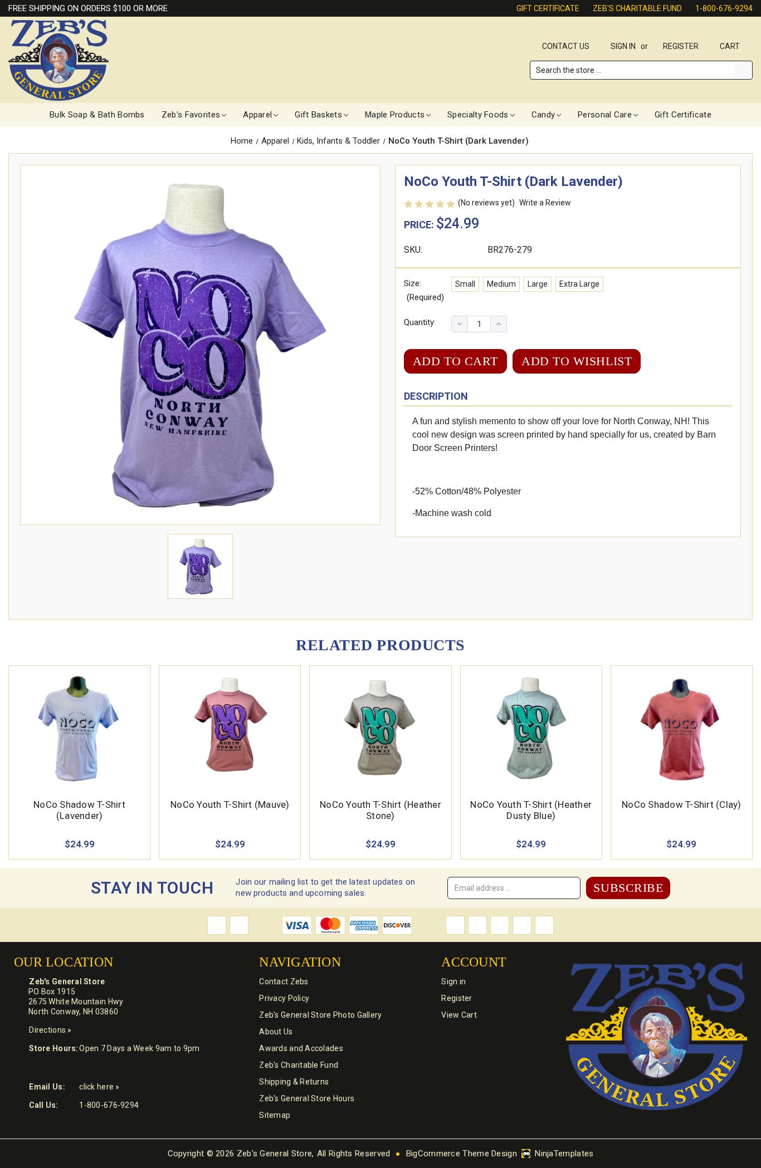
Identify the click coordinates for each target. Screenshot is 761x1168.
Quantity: (420, 322)
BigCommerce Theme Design (461, 1154)
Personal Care (605, 115)
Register (681, 46)
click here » (99, 1086)
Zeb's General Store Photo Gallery (320, 1014)
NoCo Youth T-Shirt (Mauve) (230, 804)
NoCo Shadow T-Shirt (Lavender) (79, 810)
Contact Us (565, 46)
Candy (543, 115)
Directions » (50, 1029)
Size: (424, 290)
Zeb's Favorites (191, 115)
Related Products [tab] (380, 645)
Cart (731, 46)
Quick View (79, 715)
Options (80, 741)
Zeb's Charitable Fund (637, 8)
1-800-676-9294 (724, 8)
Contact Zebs (283, 981)
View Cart (459, 1014)
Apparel (257, 115)
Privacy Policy (284, 998)
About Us (275, 1031)
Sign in (623, 46)
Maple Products (395, 115)
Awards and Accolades (301, 1048)
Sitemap (274, 1115)
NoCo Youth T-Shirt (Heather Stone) (380, 810)
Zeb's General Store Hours (306, 1098)
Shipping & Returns (294, 1081)
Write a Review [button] (545, 202)
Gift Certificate (547, 8)
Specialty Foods (478, 115)
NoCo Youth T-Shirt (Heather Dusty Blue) (531, 810)
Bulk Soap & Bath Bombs (97, 115)
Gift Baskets (318, 115)
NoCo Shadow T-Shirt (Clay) (682, 804)
